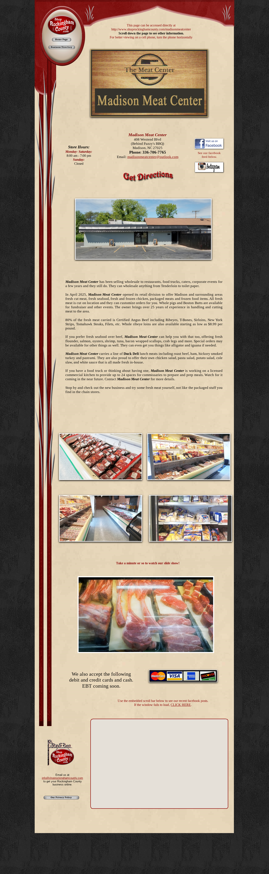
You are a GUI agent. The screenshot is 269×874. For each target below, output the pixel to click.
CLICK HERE (181, 705)
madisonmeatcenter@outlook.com (152, 157)
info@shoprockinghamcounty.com (62, 778)
